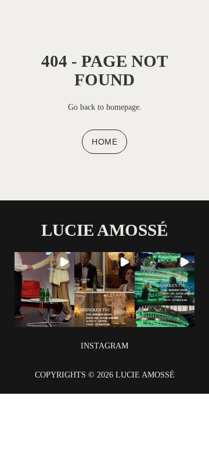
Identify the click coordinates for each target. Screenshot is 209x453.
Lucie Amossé (104, 230)
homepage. (123, 107)
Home (104, 141)
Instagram (104, 345)
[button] (44, 289)
